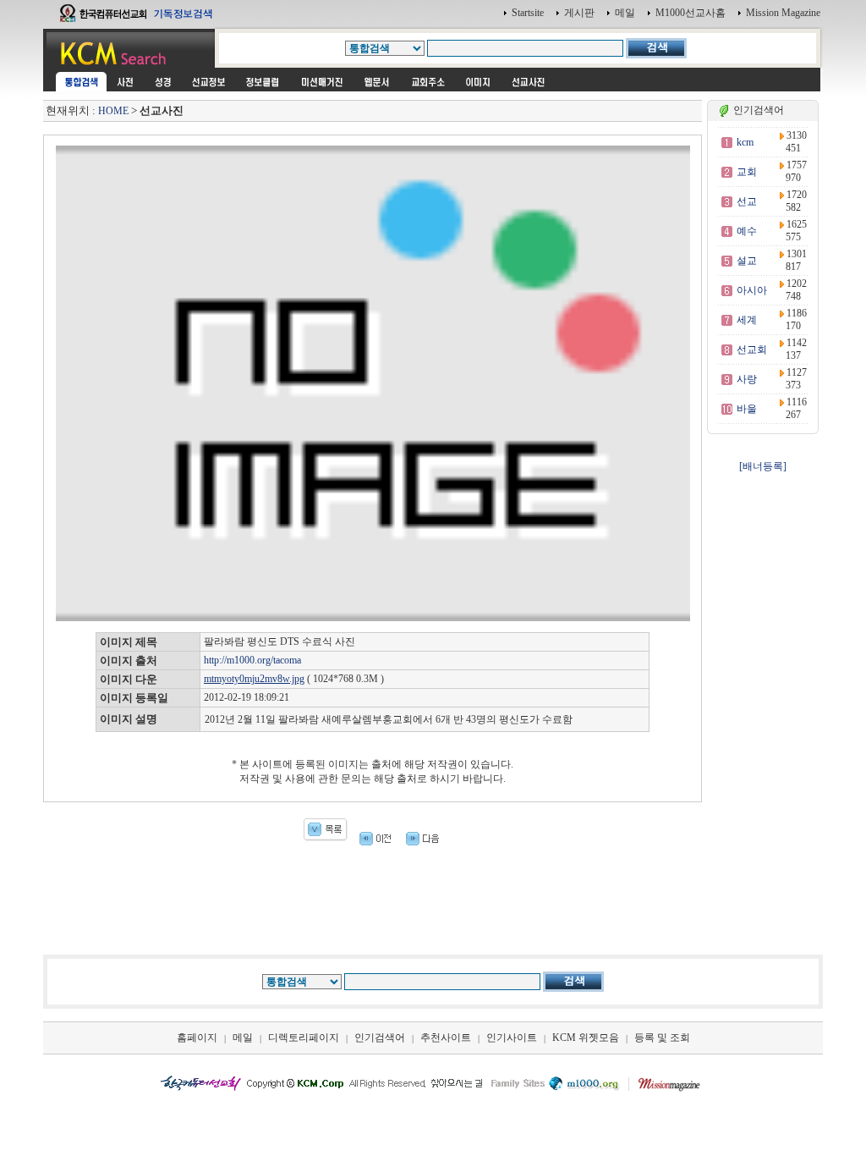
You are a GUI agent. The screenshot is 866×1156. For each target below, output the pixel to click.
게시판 (579, 13)
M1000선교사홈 (690, 13)
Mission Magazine (783, 13)
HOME (113, 111)
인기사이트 (511, 1037)
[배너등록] (763, 466)
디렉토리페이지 (303, 1037)
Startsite (528, 13)
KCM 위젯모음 (585, 1037)
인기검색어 (379, 1037)
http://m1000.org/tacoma (252, 660)
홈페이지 (197, 1037)
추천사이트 (445, 1037)
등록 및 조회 (662, 1037)
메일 (625, 13)
